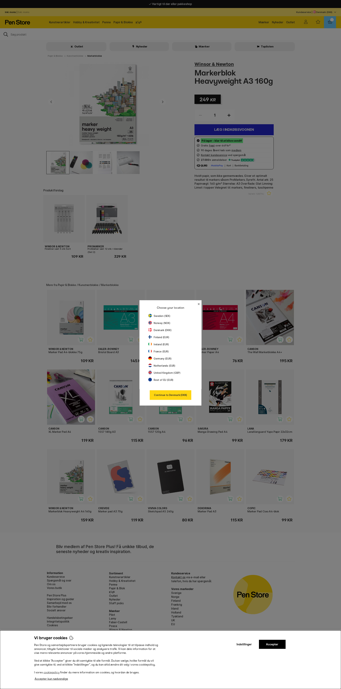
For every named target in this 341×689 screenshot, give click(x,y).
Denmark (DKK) (163, 330)
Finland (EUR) (161, 337)
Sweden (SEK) (162, 315)
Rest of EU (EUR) (163, 379)
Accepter (272, 644)
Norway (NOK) (162, 323)
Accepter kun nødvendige (51, 678)
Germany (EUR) (163, 358)
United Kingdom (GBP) (167, 372)
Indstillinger (244, 644)
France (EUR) (161, 351)
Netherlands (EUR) (164, 365)
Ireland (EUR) (161, 344)
